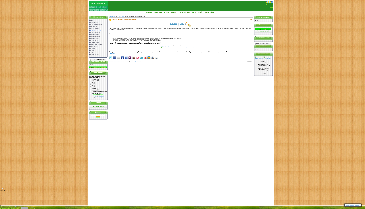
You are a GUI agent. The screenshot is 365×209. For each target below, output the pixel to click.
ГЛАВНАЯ (149, 12)
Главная (111, 16)
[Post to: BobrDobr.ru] (134, 57)
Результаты (95, 96)
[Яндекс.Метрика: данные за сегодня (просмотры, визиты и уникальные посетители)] (259, 57)
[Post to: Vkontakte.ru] (156, 57)
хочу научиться (96, 93)
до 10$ (93, 87)
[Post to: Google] (118, 57)
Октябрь (119, 16)
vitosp (134, 61)
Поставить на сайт (98, 106)
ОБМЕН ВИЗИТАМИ (184, 12)
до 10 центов (95, 79)
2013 (115, 16)
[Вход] (272, 2)
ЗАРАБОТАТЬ (158, 12)
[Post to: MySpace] (122, 57)
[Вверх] (2, 189)
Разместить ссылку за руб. (352, 205)
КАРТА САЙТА (209, 12)
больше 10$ (95, 88)
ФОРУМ (166, 12)
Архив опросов (101, 96)
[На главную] (98, 5)
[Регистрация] (270, 2)
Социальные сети (117, 61)
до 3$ (93, 83)
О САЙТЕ (200, 12)
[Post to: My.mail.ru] (149, 57)
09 (123, 16)
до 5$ (93, 85)
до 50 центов (95, 80)
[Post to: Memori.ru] (137, 57)
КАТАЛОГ (173, 12)
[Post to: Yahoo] (130, 57)
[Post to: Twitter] (111, 57)
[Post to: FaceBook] (115, 57)
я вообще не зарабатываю (99, 91)
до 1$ (93, 82)
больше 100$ (95, 90)
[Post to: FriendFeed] (126, 57)
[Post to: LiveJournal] (153, 57)
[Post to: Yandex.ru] (145, 57)
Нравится (112, 53)
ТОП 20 (194, 12)
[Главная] (267, 2)
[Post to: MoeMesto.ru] (141, 57)
